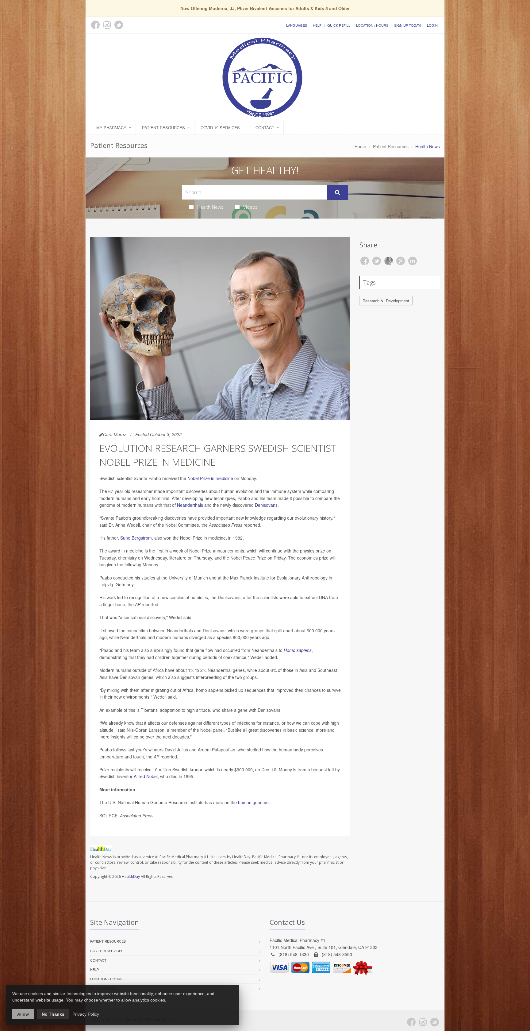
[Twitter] (434, 1022)
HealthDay (131, 876)
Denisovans (266, 505)
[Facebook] (411, 1022)
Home (360, 146)
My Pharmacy (111, 127)
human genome (253, 802)
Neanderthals (190, 505)
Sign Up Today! (407, 25)
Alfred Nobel (146, 776)
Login (432, 25)
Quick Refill (338, 25)
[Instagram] (423, 1022)
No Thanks (53, 1014)
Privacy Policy (85, 1014)
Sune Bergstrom (136, 538)
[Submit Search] (337, 192)
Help (317, 25)
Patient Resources (163, 127)
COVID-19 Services (220, 127)
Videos (250, 207)
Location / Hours (372, 25)
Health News (210, 207)
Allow (23, 1014)
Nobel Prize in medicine (210, 478)
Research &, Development (386, 301)
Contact (264, 127)
